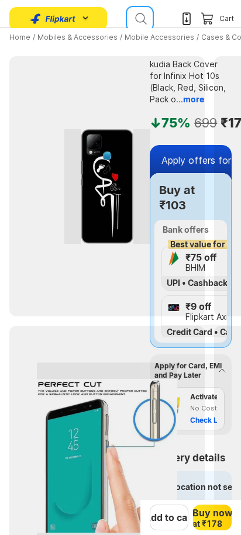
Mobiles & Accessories (77, 37)
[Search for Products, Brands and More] (140, 18)
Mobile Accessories (159, 37)
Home (19, 37)
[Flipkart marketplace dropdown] (52, 19)
